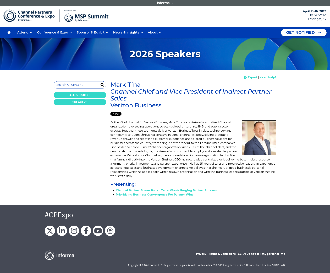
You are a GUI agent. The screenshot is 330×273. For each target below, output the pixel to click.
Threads (110, 231)
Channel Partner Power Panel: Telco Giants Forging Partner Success (166, 190)
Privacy (201, 254)
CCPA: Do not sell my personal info (261, 254)
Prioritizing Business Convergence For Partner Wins (154, 194)
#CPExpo (59, 215)
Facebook (86, 231)
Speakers (79, 102)
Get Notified (300, 32)
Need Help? (268, 77)
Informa (165, 3)
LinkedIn (62, 231)
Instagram (74, 231)
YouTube (98, 231)
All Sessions (79, 95)
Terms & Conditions (222, 254)
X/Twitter (50, 231)
